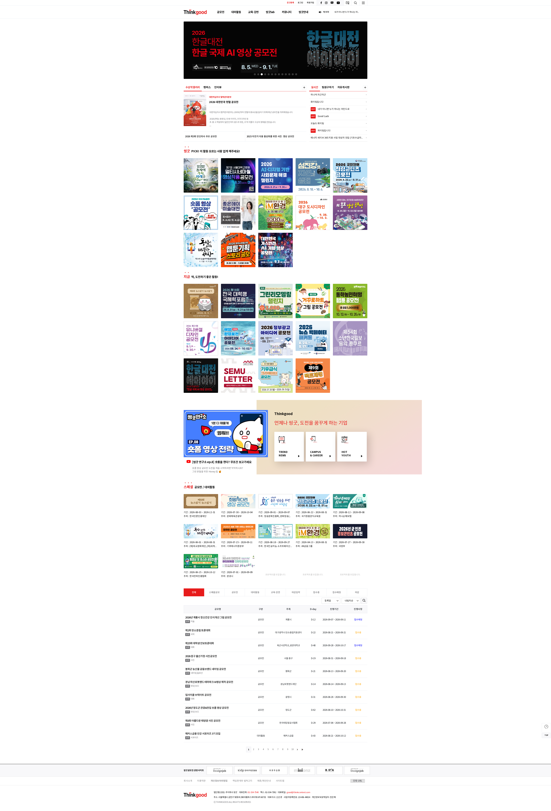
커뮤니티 (286, 12)
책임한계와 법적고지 (242, 781)
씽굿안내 (303, 12)
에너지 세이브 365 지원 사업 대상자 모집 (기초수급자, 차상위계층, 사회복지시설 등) (337, 138)
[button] (255, 74)
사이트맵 (280, 781)
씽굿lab (270, 12)
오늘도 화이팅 (337, 123)
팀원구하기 (328, 87)
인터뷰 (217, 87)
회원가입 (310, 3)
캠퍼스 (207, 87)
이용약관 (201, 781)
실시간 (314, 87)
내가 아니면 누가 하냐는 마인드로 (337, 109)
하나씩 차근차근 (337, 95)
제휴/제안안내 (264, 781)
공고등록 (290, 2)
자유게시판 (343, 87)
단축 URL (357, 780)
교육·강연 (253, 12)
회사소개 (188, 781)
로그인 (300, 3)
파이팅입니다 (337, 130)
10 (292, 749)
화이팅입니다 (337, 102)
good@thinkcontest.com (298, 792)
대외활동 (236, 12)
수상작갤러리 (193, 87)
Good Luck (337, 116)
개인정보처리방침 (219, 781)
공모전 (220, 12)
